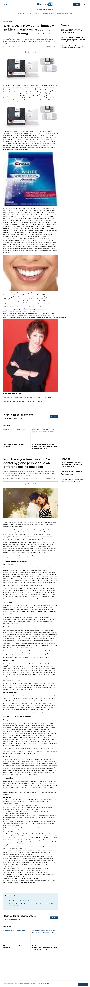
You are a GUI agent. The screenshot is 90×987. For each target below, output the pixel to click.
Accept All (83, 984)
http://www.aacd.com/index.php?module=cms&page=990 (20, 311)
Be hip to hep (16, 680)
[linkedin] (28, 52)
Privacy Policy (46, 983)
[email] (35, 52)
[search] (7, 4)
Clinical (30, 13)
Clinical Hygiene (7, 21)
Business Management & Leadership (44, 13)
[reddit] (33, 52)
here (49, 397)
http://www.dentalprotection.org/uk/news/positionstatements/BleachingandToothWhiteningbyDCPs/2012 (34, 317)
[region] (45, 984)
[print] (57, 52)
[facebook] (25, 52)
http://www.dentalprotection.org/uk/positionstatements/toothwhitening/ (32, 315)
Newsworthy (21, 13)
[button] (4, 4)
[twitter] (30, 52)
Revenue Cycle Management (64, 13)
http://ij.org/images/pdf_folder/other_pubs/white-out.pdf (29, 309)
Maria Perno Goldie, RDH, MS (11, 478)
